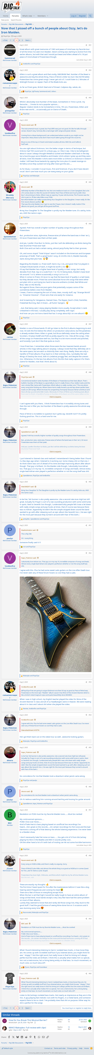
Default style (8, 1048)
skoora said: (25, 187)
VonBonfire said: (27, 687)
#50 (90, 482)
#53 (90, 682)
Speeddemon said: (28, 432)
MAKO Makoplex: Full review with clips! (27, 1027)
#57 (90, 810)
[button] (34, 16)
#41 (90, 45)
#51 (90, 525)
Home (5, 16)
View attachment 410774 (30, 730)
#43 (90, 98)
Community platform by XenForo (47, 1053)
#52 (90, 553)
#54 (90, 715)
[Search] (90, 16)
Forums (15, 16)
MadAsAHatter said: (28, 530)
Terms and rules (59, 1048)
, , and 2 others (40, 91)
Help (80, 1048)
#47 (90, 324)
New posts (5, 20)
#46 (90, 224)
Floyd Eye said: (26, 377)
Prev (5, 40)
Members (42, 16)
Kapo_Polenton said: (28, 558)
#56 (90, 787)
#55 (90, 747)
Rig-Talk (30, 1023)
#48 (90, 372)
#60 (90, 973)
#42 (90, 70)
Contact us (48, 1048)
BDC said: (24, 923)
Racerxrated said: (27, 125)
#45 (90, 182)
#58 (90, 855)
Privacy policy (72, 1048)
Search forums (16, 20)
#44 (90, 120)
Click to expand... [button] (56, 397)
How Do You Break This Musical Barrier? (28, 1020)
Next (27, 40)
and (31, 64)
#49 (90, 427)
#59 (90, 919)
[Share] (86, 45)
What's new (27, 16)
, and (36, 476)
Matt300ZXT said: (27, 487)
